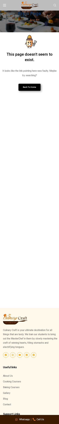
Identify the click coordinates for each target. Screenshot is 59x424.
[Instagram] (12, 355)
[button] (55, 5)
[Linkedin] (26, 355)
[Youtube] (19, 355)
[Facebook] (5, 355)
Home (23, 20)
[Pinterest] (33, 355)
